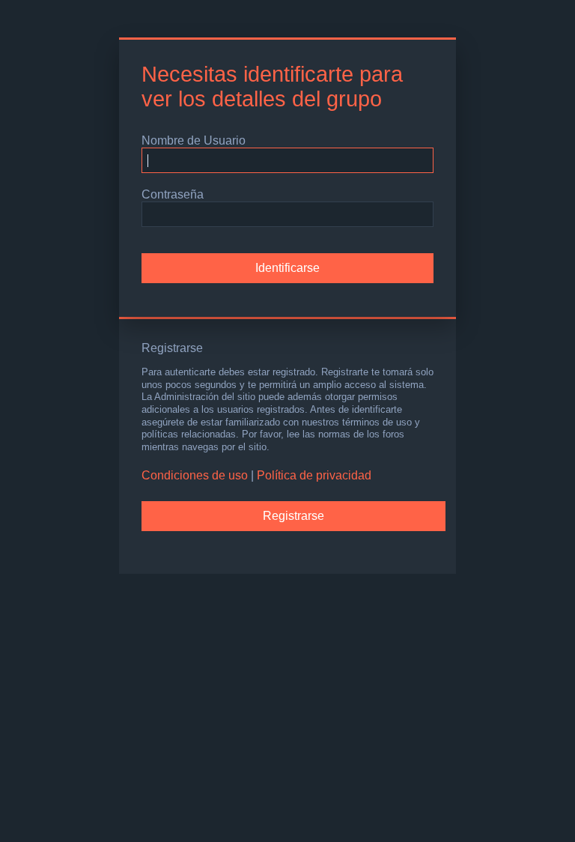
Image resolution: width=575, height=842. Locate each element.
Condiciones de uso (195, 475)
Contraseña (173, 194)
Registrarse (293, 515)
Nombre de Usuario (194, 140)
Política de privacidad (314, 475)
